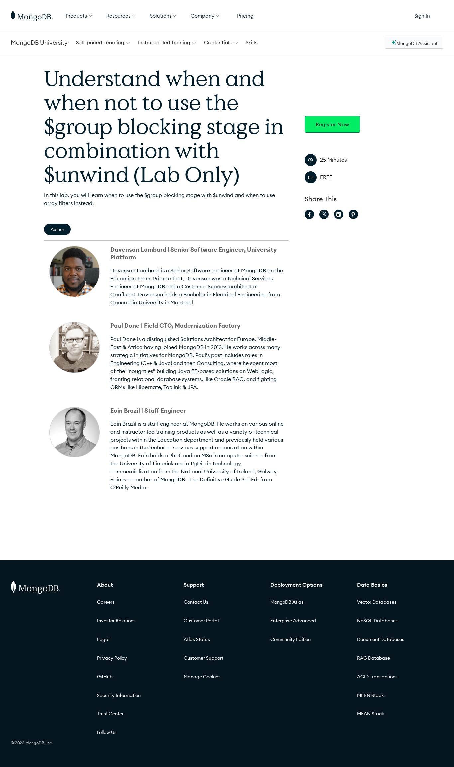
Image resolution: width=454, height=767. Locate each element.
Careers (106, 602)
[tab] (57, 229)
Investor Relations (116, 621)
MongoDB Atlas (287, 602)
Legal (103, 639)
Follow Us (107, 732)
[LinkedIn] (338, 214)
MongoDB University (39, 42)
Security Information (119, 695)
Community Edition (290, 639)
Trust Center (110, 714)
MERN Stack (370, 695)
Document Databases (380, 639)
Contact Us (196, 602)
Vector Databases (377, 602)
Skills (251, 42)
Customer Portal (201, 621)
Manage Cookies (202, 677)
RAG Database (373, 658)
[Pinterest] (353, 214)
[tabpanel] (166, 374)
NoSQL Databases (377, 621)
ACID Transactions (377, 677)
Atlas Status (197, 639)
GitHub (105, 677)
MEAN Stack (370, 714)
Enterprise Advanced (293, 621)
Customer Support (203, 658)
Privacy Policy (112, 658)
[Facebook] (309, 214)
